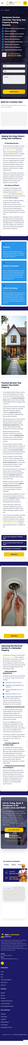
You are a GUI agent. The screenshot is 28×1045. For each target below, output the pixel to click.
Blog (2, 974)
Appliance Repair (5, 1022)
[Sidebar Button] (2, 3)
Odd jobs (3, 993)
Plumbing (13, 864)
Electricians (6, 864)
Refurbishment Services (6, 1027)
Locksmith (3, 1014)
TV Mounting (4, 1016)
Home (2, 971)
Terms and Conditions (6, 979)
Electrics (3, 995)
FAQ (2, 977)
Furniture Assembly (5, 1003)
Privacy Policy (4, 982)
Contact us (3, 985)
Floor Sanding (4, 1024)
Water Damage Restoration (7, 1006)
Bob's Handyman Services (21, 1034)
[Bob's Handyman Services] (13, 3)
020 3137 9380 (14, 873)
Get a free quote (14, 830)
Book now (14, 554)
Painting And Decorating (6, 1001)
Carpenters (3, 1019)
